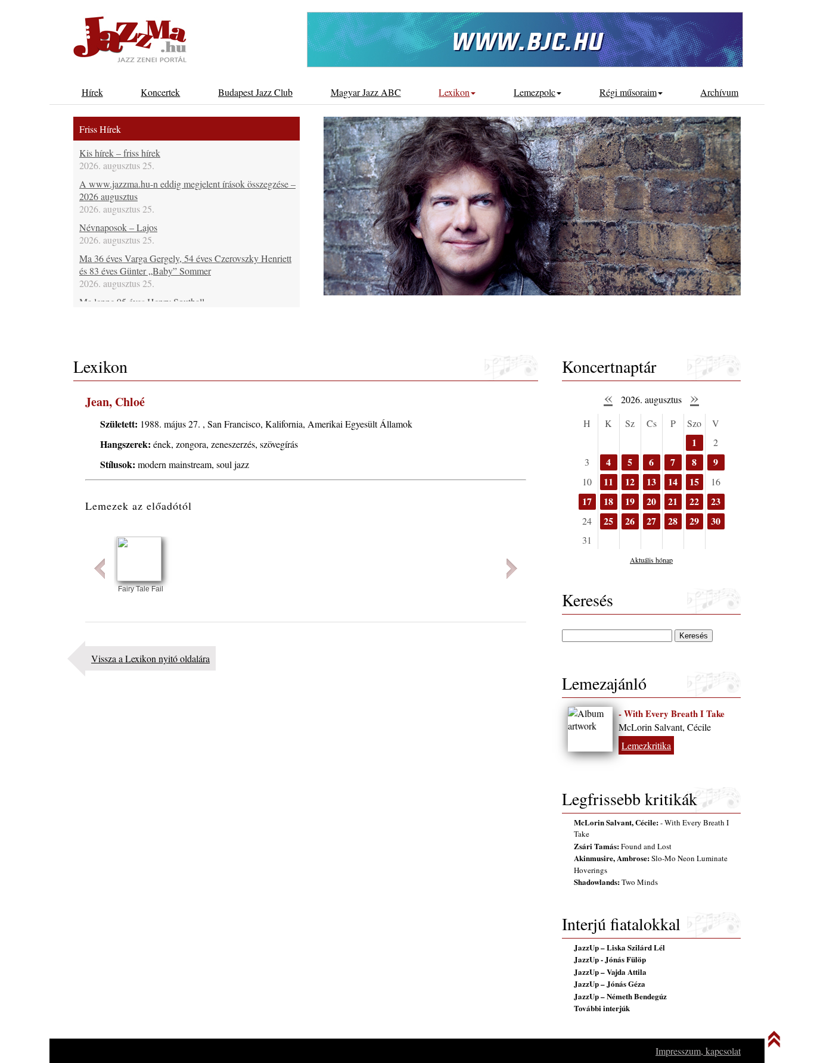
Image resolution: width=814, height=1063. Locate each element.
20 (651, 501)
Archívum (719, 92)
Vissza (99, 569)
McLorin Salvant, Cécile (665, 727)
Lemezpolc (534, 92)
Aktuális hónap (651, 560)
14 (673, 481)
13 (651, 481)
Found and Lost (623, 846)
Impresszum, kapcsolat (698, 1051)
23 (715, 501)
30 (715, 521)
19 (630, 501)
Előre (512, 569)
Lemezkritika (646, 745)
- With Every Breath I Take (672, 713)
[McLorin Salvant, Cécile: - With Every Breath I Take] (590, 729)
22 (694, 501)
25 (608, 521)
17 (587, 501)
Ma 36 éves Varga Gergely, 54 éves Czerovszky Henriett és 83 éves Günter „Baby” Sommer (185, 264)
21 (673, 501)
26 (630, 521)
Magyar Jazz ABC (366, 92)
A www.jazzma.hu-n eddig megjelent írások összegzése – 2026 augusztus (187, 189)
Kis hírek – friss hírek (119, 152)
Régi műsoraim (628, 92)
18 (608, 501)
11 (608, 481)
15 (694, 481)
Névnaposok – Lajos (118, 227)
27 (651, 521)
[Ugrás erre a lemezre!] (139, 577)
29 (694, 521)
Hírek (92, 92)
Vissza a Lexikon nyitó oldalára (150, 658)
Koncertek (160, 92)
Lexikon (454, 92)
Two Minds (616, 882)
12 (630, 481)
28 (673, 521)
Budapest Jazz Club (255, 92)
